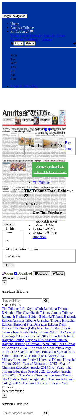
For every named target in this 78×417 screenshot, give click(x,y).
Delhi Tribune (38, 332)
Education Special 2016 (40, 356)
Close (21, 278)
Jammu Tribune (62, 312)
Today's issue (19, 35)
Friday (61, 35)
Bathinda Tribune (51, 316)
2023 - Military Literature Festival (34, 357)
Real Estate (20, 332)
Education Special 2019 (32, 367)
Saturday (50, 35)
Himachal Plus (22, 324)
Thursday (16, 39)
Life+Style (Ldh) (24, 328)
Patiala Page (63, 348)
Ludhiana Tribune (56, 309)
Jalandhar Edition (48, 328)
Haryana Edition (13, 340)
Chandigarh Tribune (36, 312)
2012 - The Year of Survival (29, 375)
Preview (8, 224)
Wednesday (32, 39)
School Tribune (12, 356)
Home (14, 23)
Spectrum (55, 375)
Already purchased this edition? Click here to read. (50, 169)
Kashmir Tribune (56, 340)
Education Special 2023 (29, 371)
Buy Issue (68, 146)
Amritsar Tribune (24, 320)
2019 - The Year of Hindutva (21, 352)
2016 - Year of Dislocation (31, 363)
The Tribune (41, 182)
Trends (67, 375)
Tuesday (46, 39)
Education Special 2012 (32, 336)
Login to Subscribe (23, 86)
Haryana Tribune (13, 344)
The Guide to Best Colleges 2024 (24, 379)
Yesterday (36, 35)
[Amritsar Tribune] (39, 7)
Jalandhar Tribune (49, 320)
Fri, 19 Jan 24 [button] (20, 31)
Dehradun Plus (12, 312)
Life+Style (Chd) (31, 309)
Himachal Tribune (61, 336)
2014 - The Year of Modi (37, 348)
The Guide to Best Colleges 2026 (45, 383)
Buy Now (39, 237)
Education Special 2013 (42, 344)
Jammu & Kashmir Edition (20, 316)
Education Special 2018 (58, 352)
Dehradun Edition (45, 324)
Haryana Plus (34, 340)
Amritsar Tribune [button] (22, 27)
